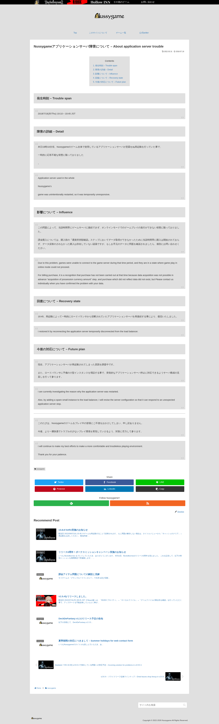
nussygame (41, 469)
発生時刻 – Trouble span (106, 65)
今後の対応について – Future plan (110, 82)
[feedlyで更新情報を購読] (71, 503)
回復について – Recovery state (109, 78)
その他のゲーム (121, 2)
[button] (184, 705)
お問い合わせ (148, 2)
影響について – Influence (106, 74)
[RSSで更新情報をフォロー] (147, 503)
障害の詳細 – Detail (104, 69)
